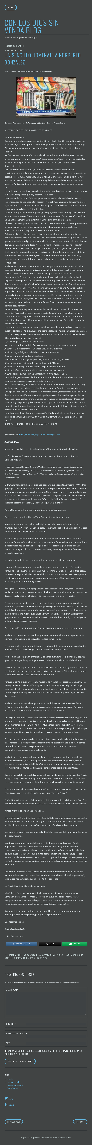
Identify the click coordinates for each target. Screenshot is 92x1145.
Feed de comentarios (15, 1085)
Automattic (66, 1138)
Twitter (11, 1099)
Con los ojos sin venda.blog (32, 26)
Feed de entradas (13, 1082)
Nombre (11, 1024)
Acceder (10, 1079)
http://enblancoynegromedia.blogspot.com (39, 435)
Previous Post (15, 1122)
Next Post (81, 1122)
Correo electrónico (17, 1033)
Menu (10, 7)
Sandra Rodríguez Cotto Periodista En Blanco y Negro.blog (44, 957)
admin (21, 46)
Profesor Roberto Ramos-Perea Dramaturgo (40, 955)
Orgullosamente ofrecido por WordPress (34, 1138)
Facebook (10, 1105)
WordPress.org (12, 1088)
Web (8, 1043)
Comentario (12, 990)
